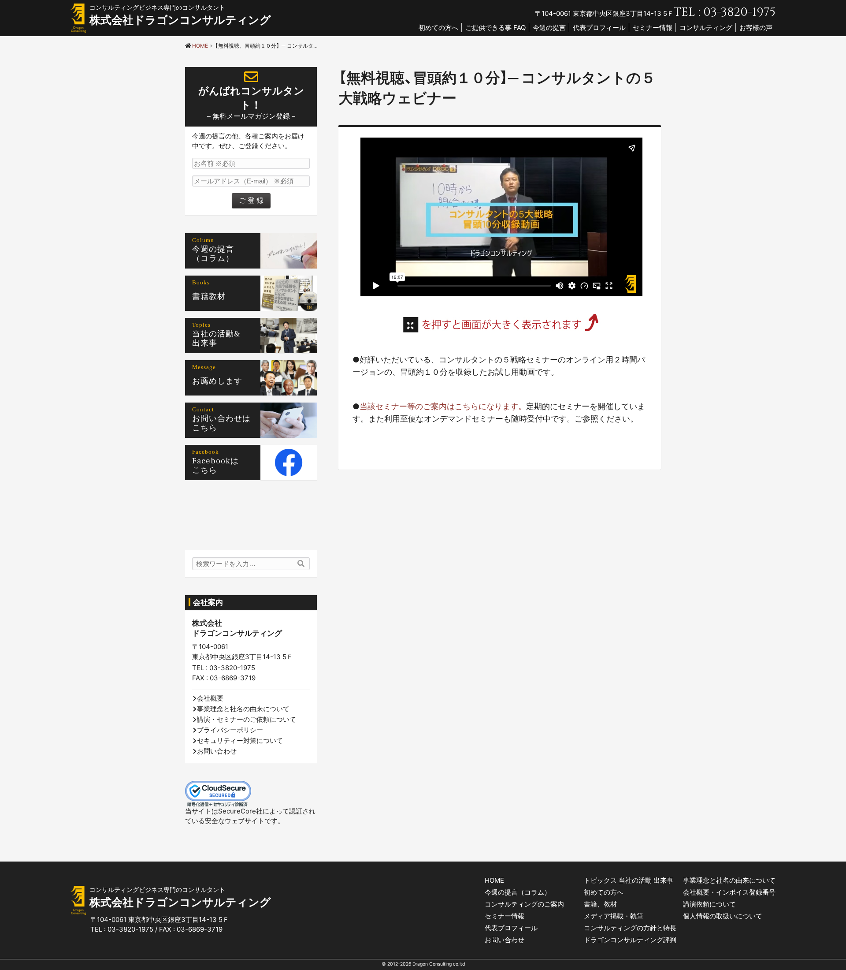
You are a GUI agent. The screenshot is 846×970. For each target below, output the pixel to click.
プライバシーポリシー (230, 730)
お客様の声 (755, 27)
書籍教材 (209, 297)
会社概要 (210, 698)
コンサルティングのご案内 (524, 904)
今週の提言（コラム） (518, 892)
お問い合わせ (217, 751)
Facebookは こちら (219, 465)
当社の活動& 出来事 (220, 338)
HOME (494, 880)
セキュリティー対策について (240, 740)
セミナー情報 (652, 27)
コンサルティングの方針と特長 (630, 928)
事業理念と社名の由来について (243, 709)
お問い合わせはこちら (221, 423)
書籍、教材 (600, 904)
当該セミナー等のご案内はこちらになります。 (443, 406)
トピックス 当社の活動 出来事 (628, 880)
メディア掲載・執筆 (613, 916)
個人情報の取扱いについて (722, 916)
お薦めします (217, 381)
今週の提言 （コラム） (217, 254)
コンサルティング (705, 27)
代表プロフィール (599, 27)
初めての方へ (438, 27)
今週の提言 (549, 27)
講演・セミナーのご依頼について (246, 719)
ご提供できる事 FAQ (495, 27)
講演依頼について (709, 904)
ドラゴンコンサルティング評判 (630, 940)
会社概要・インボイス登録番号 (729, 892)
